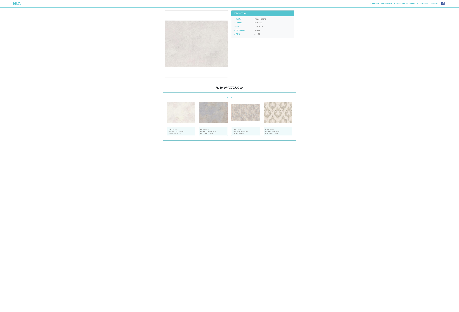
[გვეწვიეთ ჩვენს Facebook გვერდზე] (443, 3)
